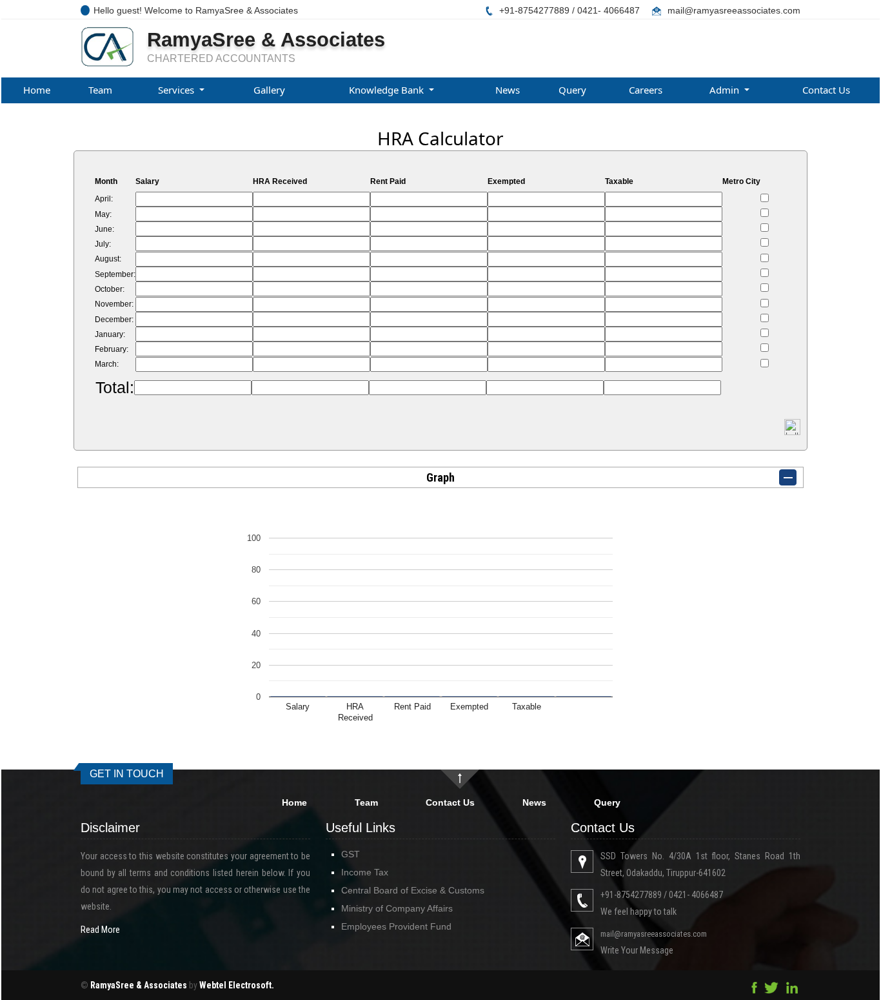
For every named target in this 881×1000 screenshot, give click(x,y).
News (507, 89)
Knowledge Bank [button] (387, 89)
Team (100, 89)
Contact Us (826, 89)
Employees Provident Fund (396, 926)
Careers (645, 89)
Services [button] (177, 89)
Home (36, 89)
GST (350, 854)
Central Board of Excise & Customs (412, 890)
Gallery (269, 89)
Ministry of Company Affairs (397, 908)
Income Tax (364, 872)
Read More (100, 929)
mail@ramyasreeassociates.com (734, 10)
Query (572, 89)
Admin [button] (725, 89)
